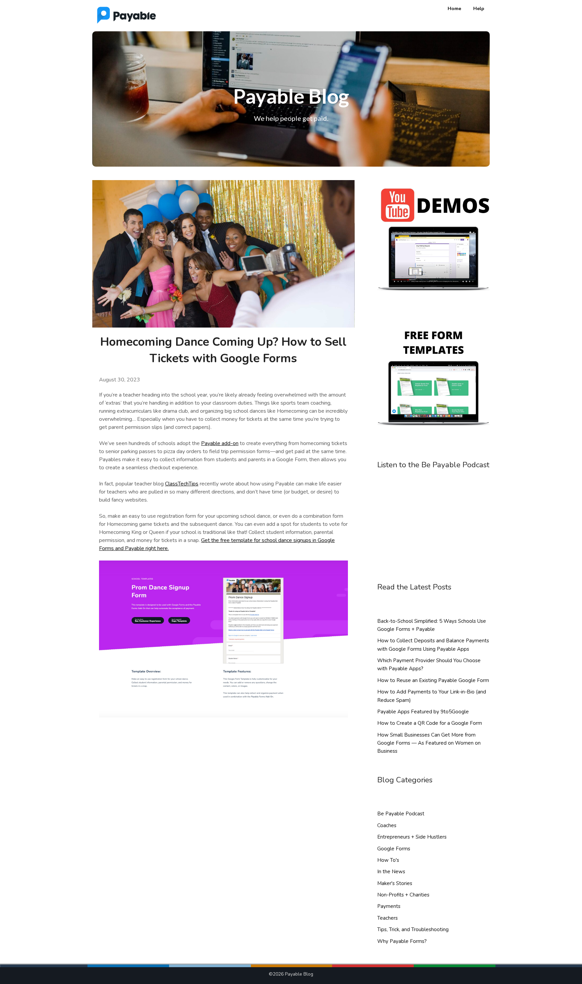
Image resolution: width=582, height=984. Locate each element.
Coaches (386, 825)
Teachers (387, 918)
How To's (388, 860)
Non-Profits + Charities (403, 894)
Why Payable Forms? (402, 941)
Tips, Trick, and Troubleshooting (413, 929)
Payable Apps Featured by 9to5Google (423, 711)
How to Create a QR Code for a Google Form (429, 723)
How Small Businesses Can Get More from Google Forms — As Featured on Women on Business (429, 743)
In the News (391, 871)
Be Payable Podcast (400, 813)
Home (454, 8)
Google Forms (393, 848)
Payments (388, 906)
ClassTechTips (181, 483)
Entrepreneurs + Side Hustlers (412, 837)
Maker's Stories (394, 883)
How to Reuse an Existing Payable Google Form (433, 680)
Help (478, 8)
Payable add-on (219, 443)
